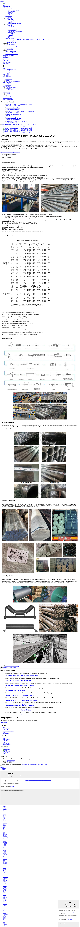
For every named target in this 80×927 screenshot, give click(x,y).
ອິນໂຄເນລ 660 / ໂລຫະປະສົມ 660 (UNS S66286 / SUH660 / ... (21, 685)
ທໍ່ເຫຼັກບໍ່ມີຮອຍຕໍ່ (9, 8)
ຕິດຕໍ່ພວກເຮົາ (6, 57)
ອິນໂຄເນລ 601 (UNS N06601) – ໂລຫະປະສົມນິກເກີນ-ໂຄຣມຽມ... (22, 700)
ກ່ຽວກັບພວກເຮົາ (6, 6)
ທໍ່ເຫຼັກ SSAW (11, 25)
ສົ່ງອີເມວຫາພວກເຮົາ (4, 152)
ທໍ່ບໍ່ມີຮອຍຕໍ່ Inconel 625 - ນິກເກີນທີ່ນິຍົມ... (16, 690)
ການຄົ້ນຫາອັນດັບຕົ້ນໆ (42, 764)
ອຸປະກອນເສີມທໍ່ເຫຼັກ (10, 33)
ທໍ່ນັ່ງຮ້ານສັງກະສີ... (9, 115)
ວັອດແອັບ (4, 768)
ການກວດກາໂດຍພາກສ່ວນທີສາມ (12, 46)
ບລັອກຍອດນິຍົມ (33, 764)
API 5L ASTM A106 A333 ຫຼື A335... (13, 105)
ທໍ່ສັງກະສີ (10, 22)
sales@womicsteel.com (10, 761)
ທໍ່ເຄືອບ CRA (10, 14)
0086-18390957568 (11, 760)
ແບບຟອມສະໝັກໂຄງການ (11, 52)
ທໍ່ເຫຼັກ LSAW (11, 26)
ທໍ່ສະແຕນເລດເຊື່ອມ (12, 30)
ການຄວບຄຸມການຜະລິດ (10, 44)
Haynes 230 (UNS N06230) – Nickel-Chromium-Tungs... (20, 715)
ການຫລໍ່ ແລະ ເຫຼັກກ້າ (10, 41)
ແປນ (9, 36)
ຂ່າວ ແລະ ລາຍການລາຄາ (8, 55)
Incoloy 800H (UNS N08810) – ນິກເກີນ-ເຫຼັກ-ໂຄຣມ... (19, 710)
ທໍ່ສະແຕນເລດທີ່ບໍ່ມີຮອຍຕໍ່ (13, 29)
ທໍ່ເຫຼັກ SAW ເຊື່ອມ (9, 24)
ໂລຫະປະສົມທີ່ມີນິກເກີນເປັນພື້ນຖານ (15, 31)
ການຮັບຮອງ (8, 45)
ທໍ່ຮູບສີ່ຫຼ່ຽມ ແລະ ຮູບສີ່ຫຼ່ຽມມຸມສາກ (15, 23)
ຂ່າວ (4, 732)
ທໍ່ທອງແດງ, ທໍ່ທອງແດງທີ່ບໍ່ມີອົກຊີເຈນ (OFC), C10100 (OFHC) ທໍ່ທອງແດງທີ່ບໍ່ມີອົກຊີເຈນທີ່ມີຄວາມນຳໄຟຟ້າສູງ (30, 39)
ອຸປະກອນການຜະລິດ (10, 48)
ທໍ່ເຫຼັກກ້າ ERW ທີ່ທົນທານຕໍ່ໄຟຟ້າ (9, 667)
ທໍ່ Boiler (9, 17)
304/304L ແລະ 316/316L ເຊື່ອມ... (12, 122)
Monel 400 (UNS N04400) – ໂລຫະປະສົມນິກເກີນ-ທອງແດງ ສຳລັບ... (22, 675)
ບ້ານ (4, 5)
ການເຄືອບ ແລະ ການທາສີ (11, 51)
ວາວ (9, 37)
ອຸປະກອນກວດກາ (9, 49)
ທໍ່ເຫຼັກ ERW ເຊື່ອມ (9, 18)
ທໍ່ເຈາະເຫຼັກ (10, 12)
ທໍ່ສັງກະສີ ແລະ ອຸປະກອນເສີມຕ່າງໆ (12, 666)
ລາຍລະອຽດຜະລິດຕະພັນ (14, 152)
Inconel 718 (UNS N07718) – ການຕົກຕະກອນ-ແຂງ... (19, 680)
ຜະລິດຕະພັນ (5, 7)
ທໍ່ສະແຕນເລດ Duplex (12, 32)
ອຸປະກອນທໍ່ (10, 35)
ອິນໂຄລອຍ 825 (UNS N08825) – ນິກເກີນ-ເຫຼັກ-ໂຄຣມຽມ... (20, 705)
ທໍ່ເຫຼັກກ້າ (10, 13)
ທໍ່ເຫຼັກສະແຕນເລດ (9, 27)
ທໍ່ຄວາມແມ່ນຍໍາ (11, 20)
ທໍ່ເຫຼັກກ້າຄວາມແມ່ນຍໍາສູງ (11, 42)
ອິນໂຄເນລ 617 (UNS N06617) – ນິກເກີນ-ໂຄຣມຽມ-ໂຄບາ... (20, 695)
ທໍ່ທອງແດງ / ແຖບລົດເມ (10, 38)
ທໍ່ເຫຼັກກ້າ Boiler (9, 16)
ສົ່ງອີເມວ (2, 767)
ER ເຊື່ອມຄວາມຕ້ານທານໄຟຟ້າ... (12, 109)
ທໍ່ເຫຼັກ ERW (10, 19)
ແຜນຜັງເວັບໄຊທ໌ (25, 764)
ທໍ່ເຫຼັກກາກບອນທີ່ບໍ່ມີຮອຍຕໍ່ (13, 10)
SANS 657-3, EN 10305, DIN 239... (13, 112)
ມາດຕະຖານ (5, 56)
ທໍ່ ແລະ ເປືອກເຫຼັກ (11, 11)
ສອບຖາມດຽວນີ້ (3, 722)
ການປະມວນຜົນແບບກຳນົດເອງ (12, 54)
